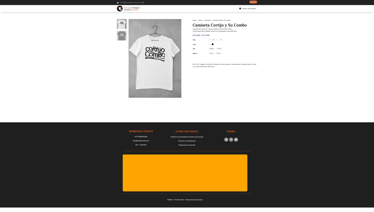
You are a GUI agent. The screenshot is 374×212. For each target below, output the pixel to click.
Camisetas (207, 20)
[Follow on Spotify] (236, 140)
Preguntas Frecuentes (186, 145)
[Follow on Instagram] (226, 140)
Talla (194, 40)
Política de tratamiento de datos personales (187, 137)
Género (195, 53)
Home (194, 20)
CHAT (253, 2)
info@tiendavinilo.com (141, 141)
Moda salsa (203, 66)
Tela (194, 49)
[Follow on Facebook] (231, 140)
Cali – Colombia (141, 145)
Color (194, 44)
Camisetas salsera (246, 64)
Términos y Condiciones (187, 141)
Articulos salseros (225, 64)
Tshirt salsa (211, 66)
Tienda (200, 20)
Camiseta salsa (235, 64)
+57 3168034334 (141, 137)
